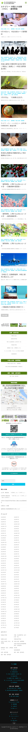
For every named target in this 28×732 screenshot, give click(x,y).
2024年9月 (16, 535)
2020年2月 (16, 593)
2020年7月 (3, 588)
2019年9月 (3, 600)
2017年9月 (3, 627)
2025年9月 (16, 526)
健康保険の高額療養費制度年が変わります (10, 509)
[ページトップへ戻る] (14, 723)
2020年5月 (3, 590)
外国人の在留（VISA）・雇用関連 (8, 28)
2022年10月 (3, 558)
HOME (14, 664)
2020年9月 (3, 586)
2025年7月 (3, 528)
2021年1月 (3, 581)
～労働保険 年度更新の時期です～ (13, 307)
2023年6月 (3, 549)
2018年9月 (3, 613)
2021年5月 (3, 577)
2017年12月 (16, 623)
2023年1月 (16, 554)
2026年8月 (3, 517)
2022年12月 (3, 556)
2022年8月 (16, 558)
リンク (14, 718)
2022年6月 (16, 561)
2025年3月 (3, 531)
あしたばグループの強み (14, 702)
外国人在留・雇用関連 (20, 28)
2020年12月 (16, 581)
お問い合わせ (14, 720)
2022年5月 (3, 563)
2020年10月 (16, 584)
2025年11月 (3, 526)
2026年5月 (16, 519)
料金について (14, 708)
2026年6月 (3, 519)
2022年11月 (16, 556)
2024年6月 (3, 540)
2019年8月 (16, 600)
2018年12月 (16, 609)
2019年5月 (3, 604)
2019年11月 (3, 597)
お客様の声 (14, 706)
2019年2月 (16, 607)
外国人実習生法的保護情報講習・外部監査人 (14, 690)
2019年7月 (3, 602)
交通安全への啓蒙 (5, 505)
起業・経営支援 (15, 94)
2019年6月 (16, 602)
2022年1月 (3, 567)
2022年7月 (3, 561)
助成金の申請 (3, 91)
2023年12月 (3, 542)
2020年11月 (3, 584)
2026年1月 (3, 524)
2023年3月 (16, 551)
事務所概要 (14, 704)
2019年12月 (16, 595)
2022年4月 (16, 563)
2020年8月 (16, 586)
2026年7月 (16, 517)
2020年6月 (16, 588)
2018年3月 (3, 620)
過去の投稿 (4, 315)
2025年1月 (3, 533)
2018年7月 (3, 616)
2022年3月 (3, 565)
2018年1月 (3, 623)
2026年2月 (16, 521)
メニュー (26, 2)
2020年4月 (16, 590)
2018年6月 (16, 616)
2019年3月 (3, 607)
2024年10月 (3, 535)
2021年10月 (16, 570)
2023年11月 (16, 542)
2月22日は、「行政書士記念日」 (12, 97)
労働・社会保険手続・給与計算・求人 (8, 57)
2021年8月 (16, 572)
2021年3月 (3, 579)
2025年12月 (16, 524)
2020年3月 (3, 593)
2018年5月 (3, 618)
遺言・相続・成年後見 (19, 652)
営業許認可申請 (20, 57)
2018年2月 (16, 620)
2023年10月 (3, 544)
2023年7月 (16, 547)
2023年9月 (16, 544)
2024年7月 (16, 538)
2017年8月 (16, 627)
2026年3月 (3, 521)
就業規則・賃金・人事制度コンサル (13, 150)
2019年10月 (16, 597)
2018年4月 (16, 618)
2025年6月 (16, 528)
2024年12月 (16, 533)
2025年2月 (16, 531)
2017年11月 (3, 625)
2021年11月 (3, 570)
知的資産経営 (17, 650)
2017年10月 (16, 625)
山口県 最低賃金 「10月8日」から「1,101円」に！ (13, 492)
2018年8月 (16, 613)
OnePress (21, 727)
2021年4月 (16, 577)
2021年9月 (3, 572)
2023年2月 (3, 554)
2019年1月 (3, 609)
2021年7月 (3, 574)
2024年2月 (16, 540)
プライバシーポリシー (14, 716)
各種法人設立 (4, 639)
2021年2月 (16, 579)
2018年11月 (3, 611)
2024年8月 (3, 538)
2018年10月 (16, 611)
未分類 (2, 304)
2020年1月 (3, 595)
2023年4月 (3, 551)
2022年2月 (16, 565)
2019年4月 (16, 604)
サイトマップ (14, 714)
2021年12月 (16, 567)
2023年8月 (3, 547)
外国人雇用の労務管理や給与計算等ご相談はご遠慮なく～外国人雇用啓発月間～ (13, 66)
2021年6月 (16, 574)
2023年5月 (16, 549)
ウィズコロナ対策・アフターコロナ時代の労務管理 (14, 680)
